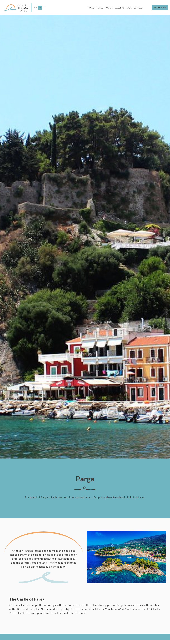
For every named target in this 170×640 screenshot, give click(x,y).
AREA (129, 8)
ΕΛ (35, 7)
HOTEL (99, 8)
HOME (91, 8)
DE (44, 7)
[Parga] (126, 557)
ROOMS (109, 8)
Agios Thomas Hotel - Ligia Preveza (16, 8)
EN (40, 7)
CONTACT (138, 8)
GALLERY (119, 8)
